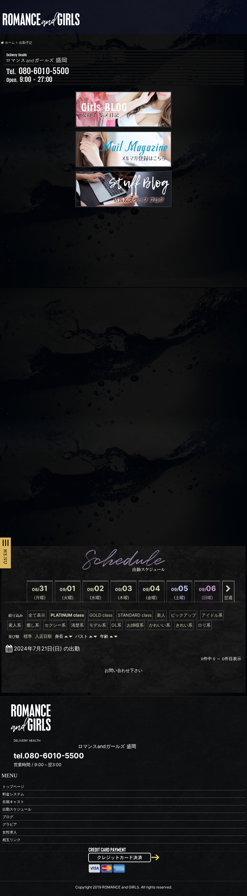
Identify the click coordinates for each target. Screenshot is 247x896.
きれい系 (184, 625)
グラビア (9, 824)
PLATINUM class (67, 615)
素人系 (14, 625)
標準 (27, 636)
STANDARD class (135, 615)
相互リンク (11, 839)
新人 (161, 615)
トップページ (13, 786)
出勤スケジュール (16, 809)
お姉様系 (135, 625)
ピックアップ (183, 615)
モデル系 (97, 625)
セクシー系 (55, 625)
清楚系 (77, 625)
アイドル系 (212, 615)
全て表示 (36, 615)
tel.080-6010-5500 (49, 755)
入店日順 (43, 636)
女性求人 (9, 832)
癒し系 (33, 625)
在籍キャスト (13, 801)
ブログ (7, 816)
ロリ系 (204, 625)
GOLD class (100, 615)
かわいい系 (159, 625)
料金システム (13, 794)
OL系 (116, 625)
